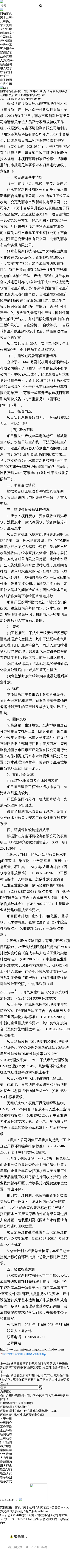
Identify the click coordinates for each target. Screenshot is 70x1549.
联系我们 (6, 72)
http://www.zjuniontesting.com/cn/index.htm (32, 1349)
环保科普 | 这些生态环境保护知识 (22, 1414)
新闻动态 (6, 33)
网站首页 (6, 13)
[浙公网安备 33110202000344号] (35, 1530)
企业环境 (6, 29)
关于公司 (6, 17)
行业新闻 (6, 40)
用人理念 (6, 68)
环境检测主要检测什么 (15, 1407)
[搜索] (40, 6)
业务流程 (6, 56)
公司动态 (6, 36)
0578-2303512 (8, 1499)
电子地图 (6, 80)
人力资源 (6, 60)
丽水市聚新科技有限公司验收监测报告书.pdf (25, 1354)
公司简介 (6, 21)
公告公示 (6, 44)
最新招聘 (6, 64)
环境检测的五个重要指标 (16, 1403)
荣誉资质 (6, 25)
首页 (18, 1507)
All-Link (43, 1511)
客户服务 (6, 48)
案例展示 (6, 52)
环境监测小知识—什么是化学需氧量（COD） (30, 1410)
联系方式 (6, 76)
